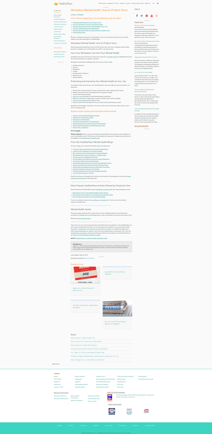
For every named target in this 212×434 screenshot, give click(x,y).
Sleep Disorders (58, 29)
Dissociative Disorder (81, 384)
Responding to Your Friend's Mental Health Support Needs (90, 193)
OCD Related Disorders (103, 382)
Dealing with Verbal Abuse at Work (83, 117)
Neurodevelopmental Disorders (105, 379)
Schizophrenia (121, 382)
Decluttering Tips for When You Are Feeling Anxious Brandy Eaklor (93, 195)
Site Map (59, 425)
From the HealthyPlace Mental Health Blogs (86, 28)
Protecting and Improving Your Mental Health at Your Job (90, 26)
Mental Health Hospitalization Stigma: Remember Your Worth (91, 167)
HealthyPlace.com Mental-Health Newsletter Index (91, 238)
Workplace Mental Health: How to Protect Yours (87, 22)
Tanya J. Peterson (78, 15)
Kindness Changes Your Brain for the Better (86, 169)
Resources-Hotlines (77, 400)
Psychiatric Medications (60, 22)
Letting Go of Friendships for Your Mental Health (87, 151)
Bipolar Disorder (80, 376)
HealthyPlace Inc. (92, 433)
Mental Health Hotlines (60, 52)
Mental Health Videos (60, 34)
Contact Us (83, 425)
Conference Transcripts (60, 43)
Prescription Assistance (60, 24)
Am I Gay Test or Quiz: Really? (144, 72)
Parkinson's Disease (102, 384)
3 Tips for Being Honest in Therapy (83, 173)
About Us (71, 425)
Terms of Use (108, 425)
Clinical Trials (57, 31)
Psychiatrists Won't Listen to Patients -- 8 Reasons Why (89, 155)
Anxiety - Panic (58, 387)
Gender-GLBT (100, 376)
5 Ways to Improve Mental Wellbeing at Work (86, 115)
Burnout (75, 67)
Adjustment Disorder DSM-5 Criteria (146, 57)
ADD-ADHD (57, 379)
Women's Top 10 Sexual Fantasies (145, 25)
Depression (78, 379)
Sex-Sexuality (142, 376)
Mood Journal (92, 401)
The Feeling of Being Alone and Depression (86, 161)
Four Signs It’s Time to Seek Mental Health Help (87, 352)
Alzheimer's (57, 384)
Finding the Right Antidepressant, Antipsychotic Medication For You (95, 356)
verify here (131, 397)
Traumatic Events (58, 26)
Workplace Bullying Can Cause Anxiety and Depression (89, 123)
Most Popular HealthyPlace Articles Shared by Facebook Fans (91, 30)
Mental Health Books (59, 41)
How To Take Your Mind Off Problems (84, 345)
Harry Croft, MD (89, 258)
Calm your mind (77, 96)
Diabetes (77, 382)
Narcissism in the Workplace (81, 119)
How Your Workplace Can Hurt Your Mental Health (88, 24)
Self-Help (120, 384)
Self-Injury (120, 387)
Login (153, 3)
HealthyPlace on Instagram (79, 233)
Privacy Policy (122, 425)
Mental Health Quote (79, 32)
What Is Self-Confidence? (80, 127)
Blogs (128, 3)
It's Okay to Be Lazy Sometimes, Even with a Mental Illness (90, 149)
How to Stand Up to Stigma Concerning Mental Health (89, 197)
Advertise (95, 425)
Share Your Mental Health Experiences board (86, 235)
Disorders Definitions (59, 19)
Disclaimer (135, 425)
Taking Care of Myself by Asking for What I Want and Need (90, 165)
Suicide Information (59, 54)
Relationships (121, 379)
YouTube (90, 233)
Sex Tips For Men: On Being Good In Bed (147, 41)
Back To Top (55, 364)
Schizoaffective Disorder (145, 379)
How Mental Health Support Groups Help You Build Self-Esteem (92, 163)
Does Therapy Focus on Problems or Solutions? (87, 360)
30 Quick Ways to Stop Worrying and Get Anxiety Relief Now (91, 159)
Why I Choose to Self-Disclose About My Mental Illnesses (90, 153)
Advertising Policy (150, 425)
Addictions (57, 382)
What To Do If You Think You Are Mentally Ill (86, 341)
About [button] (147, 3)
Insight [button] (122, 3)
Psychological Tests (137, 3)
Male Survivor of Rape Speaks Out (83, 338)
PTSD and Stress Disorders (125, 376)
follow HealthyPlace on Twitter (84, 231)
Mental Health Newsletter (58, 37)
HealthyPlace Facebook (102, 189)
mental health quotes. (84, 218)
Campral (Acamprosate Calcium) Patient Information (89, 349)
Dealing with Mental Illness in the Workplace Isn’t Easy (89, 125)
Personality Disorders (102, 387)
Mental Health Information (58, 16)
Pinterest (99, 233)
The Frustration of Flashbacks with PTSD (85, 157)
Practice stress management (82, 100)
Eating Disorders (80, 387)
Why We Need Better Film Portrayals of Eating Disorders (90, 171)
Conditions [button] (101, 3)
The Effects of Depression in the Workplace (86, 121)
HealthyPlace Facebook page (90, 138)
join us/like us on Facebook (99, 200)
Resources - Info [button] (113, 3)
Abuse (56, 376)
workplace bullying (112, 57)
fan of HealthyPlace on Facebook (111, 231)
